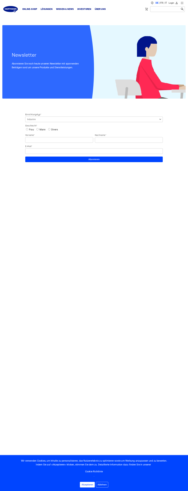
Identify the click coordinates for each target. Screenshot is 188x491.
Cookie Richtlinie (94, 471)
